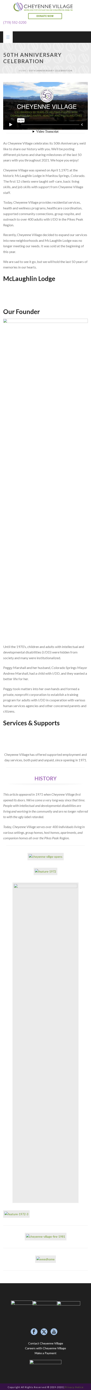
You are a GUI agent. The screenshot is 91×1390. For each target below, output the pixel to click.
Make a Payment (46, 1353)
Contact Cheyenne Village (45, 1343)
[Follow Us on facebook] (34, 1332)
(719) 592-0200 (14, 22)
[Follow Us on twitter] (44, 1332)
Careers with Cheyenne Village (45, 1348)
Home (23, 70)
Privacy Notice (74, 1387)
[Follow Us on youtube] (54, 1332)
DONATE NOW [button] (45, 16)
